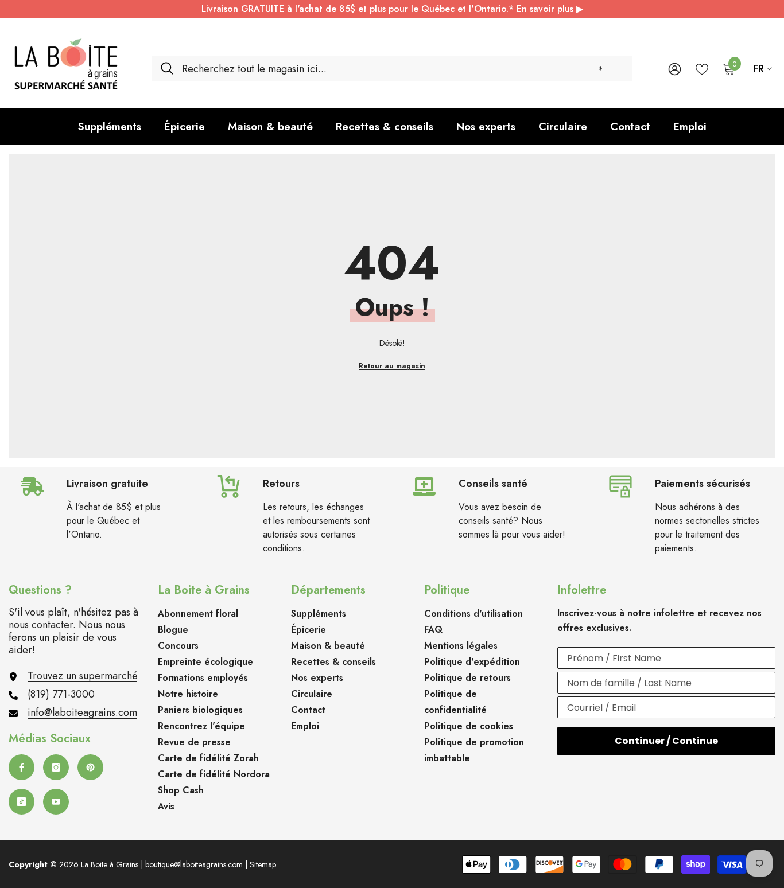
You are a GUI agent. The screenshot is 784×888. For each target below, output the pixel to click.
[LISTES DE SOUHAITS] (702, 68)
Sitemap (263, 864)
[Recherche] (392, 68)
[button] (600, 68)
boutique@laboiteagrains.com (194, 864)
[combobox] (402, 68)
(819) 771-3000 (61, 694)
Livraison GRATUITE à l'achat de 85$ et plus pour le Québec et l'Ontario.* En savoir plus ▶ (392, 8)
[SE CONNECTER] (674, 68)
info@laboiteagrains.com (82, 712)
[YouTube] (56, 802)
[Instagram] (56, 767)
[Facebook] (21, 767)
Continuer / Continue (666, 740)
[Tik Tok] (21, 802)
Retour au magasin (392, 366)
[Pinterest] (90, 767)
